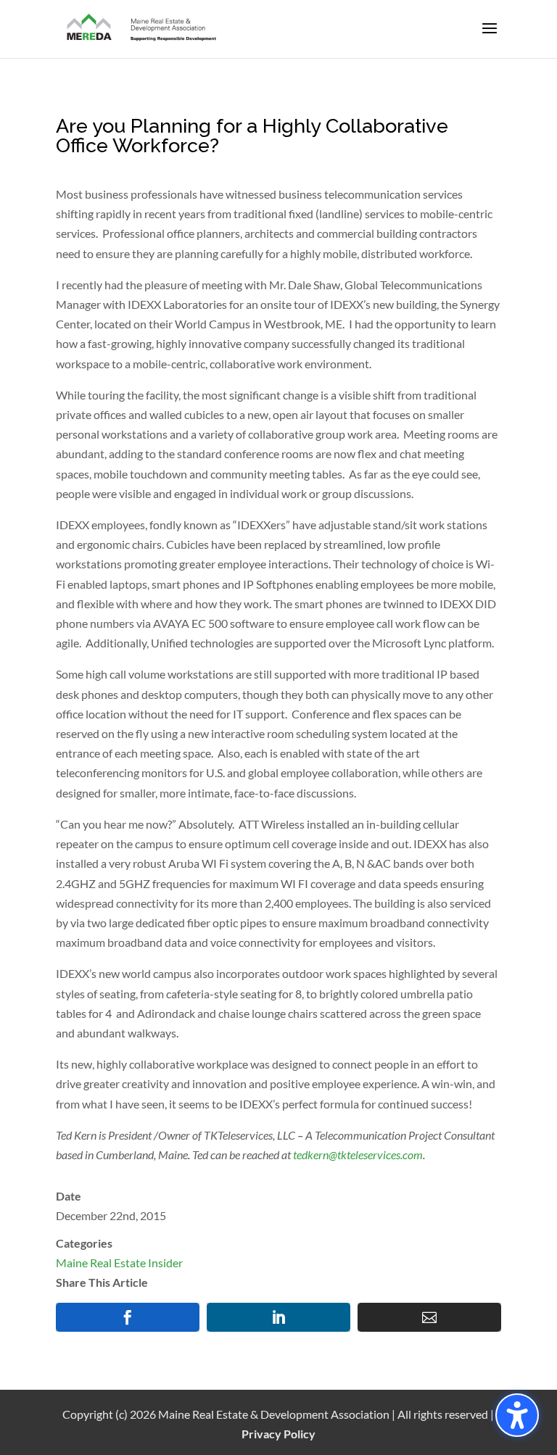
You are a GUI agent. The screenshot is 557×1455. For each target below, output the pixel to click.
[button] (489, 37)
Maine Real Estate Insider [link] (119, 1262)
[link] (142, 28)
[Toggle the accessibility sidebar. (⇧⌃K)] (517, 1415)
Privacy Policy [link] (278, 1434)
